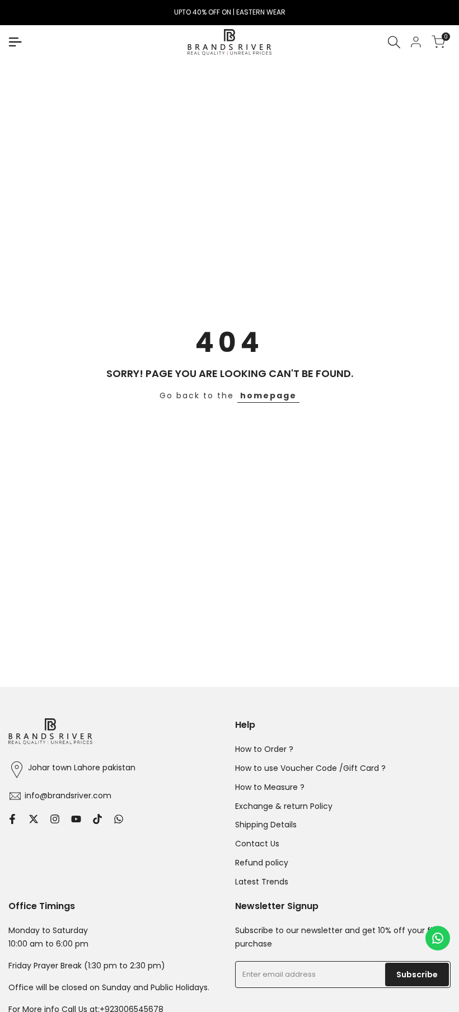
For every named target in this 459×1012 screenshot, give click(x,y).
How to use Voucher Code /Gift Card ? (310, 768)
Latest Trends (261, 881)
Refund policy (261, 862)
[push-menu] (15, 42)
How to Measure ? (270, 787)
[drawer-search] (394, 42)
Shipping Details (266, 824)
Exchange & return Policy (283, 806)
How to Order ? (264, 749)
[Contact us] (437, 938)
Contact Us (257, 843)
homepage (268, 395)
